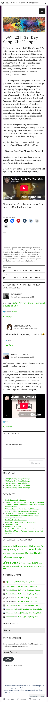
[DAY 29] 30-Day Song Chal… (28, 594)
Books (10, 546)
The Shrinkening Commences (16, 520)
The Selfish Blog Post (13, 527)
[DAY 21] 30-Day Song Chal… (31, 613)
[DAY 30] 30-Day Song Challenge (17, 479)
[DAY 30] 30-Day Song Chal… (28, 586)
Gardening (13, 550)
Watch (36, 566)
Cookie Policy (9, 692)
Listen (12, 250)
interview (22, 257)
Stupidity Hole (19, 354)
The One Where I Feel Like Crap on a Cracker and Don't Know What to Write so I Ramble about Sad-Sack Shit (24, 531)
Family (26, 546)
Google (15, 257)
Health (25, 550)
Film (38, 546)
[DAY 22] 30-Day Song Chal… (31, 609)
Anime (5, 546)
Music (18, 250)
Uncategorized (28, 566)
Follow (8, 659)
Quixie (8, 582)
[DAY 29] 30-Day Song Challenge (17, 481)
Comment (35, 463)
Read (40, 563)
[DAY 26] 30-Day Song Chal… (28, 617)
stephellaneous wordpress (30, 259)
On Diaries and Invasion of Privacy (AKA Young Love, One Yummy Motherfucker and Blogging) (23, 514)
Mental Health (33, 553)
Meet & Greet (11, 554)
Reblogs (6, 566)
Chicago (14, 254)
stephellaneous (34, 248)
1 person (14, 312)
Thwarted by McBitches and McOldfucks (20, 522)
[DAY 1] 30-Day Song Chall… (25, 582)
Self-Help (20, 566)
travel (31, 250)
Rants (35, 563)
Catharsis (18, 546)
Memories (20, 553)
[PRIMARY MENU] (42, 11)
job (28, 257)
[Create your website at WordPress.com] (24, 3)
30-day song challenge (31, 252)
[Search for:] (24, 631)
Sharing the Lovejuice (13, 518)
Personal (39, 257)
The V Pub (10, 586)
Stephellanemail (12, 638)
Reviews (13, 566)
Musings (24, 250)
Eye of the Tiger (25, 254)
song (5, 259)
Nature (25, 558)
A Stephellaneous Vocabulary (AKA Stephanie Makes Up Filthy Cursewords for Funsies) (22, 510)
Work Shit (38, 250)
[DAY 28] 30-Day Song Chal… (28, 598)
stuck (5, 261)
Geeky (19, 550)
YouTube (31, 261)
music (32, 257)
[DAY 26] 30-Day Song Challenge (17, 488)
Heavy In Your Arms (12, 524)
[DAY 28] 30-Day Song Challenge (17, 483)
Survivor (11, 261)
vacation (19, 261)
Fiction (32, 546)
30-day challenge (14, 252)
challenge (6, 254)
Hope (31, 549)
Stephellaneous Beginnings (15, 500)
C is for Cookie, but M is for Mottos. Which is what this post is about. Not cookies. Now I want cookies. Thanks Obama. (25, 504)
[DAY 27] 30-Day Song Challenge (17, 485)
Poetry (23, 563)
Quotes (28, 563)
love (4, 554)
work (25, 261)
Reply (9, 316)
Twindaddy (16, 294)
